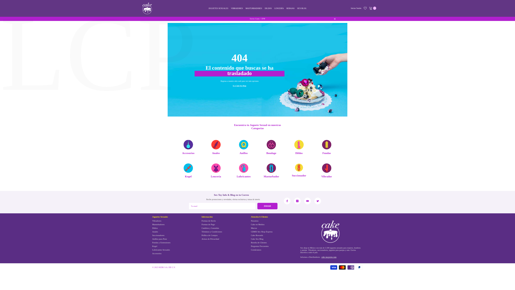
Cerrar (335, 19)
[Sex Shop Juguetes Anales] (216, 144)
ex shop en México (308, 248)
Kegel (188, 176)
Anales (216, 153)
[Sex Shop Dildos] (299, 144)
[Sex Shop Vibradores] (326, 168)
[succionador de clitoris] (299, 167)
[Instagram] (297, 201)
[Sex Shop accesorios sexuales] (188, 144)
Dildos (299, 153)
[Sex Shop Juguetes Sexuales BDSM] (271, 144)
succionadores (322, 250)
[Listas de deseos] (365, 8)
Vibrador (326, 176)
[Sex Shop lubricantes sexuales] (243, 168)
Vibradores (312, 250)
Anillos (244, 153)
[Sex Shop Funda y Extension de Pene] (326, 144)
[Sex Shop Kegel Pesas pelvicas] (188, 168)
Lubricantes (244, 176)
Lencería (216, 176)
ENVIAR (267, 206)
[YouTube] (307, 201)
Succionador (299, 175)
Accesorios (188, 153)
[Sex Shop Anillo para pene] (243, 144)
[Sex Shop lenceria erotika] (216, 168)
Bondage (271, 153)
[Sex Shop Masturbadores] (271, 168)
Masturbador (271, 176)
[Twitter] (317, 201)
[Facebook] (287, 201)
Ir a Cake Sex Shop (239, 86)
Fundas (326, 153)
